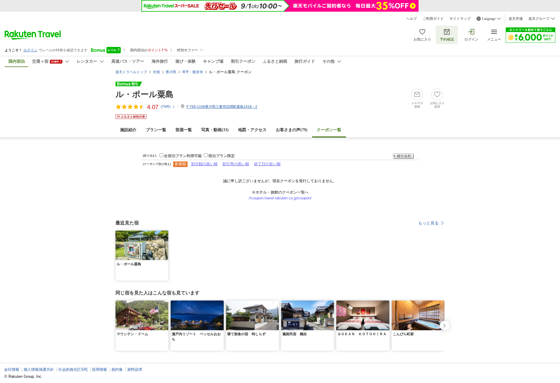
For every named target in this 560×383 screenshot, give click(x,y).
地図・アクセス (252, 130)
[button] (164, 234)
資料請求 (134, 369)
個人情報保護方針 (39, 369)
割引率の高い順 (236, 164)
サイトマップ (459, 19)
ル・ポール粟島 (145, 94)
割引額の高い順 (204, 164)
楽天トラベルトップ (131, 72)
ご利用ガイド (433, 19)
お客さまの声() (291, 130)
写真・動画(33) (215, 130)
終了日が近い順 (267, 164)
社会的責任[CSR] (73, 369)
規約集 (117, 369)
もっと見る (428, 223)
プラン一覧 (156, 130)
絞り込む (403, 156)
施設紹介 (128, 130)
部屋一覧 (184, 130)
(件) (166, 106)
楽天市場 (516, 19)
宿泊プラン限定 (221, 156)
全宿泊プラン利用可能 (183, 156)
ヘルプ (411, 19)
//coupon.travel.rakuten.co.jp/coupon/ (280, 198)
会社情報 (11, 369)
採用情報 (99, 369)
